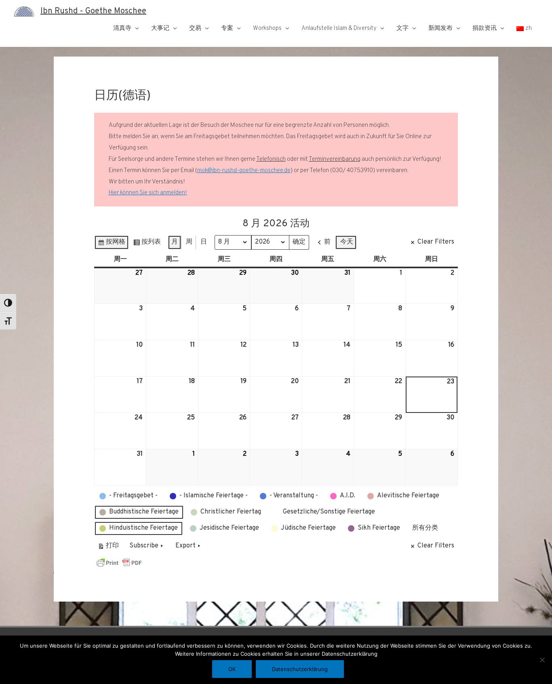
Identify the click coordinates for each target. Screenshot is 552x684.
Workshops (267, 28)
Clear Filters (435, 242)
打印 (108, 548)
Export (185, 546)
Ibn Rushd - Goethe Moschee (93, 11)
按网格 (111, 244)
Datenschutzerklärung (300, 669)
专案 (227, 28)
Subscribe (143, 546)
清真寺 (122, 28)
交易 (195, 28)
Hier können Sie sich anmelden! (148, 193)
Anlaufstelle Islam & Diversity (339, 28)
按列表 (147, 244)
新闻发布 (440, 28)
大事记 (160, 28)
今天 (346, 242)
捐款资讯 (484, 28)
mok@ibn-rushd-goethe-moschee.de (244, 171)
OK (232, 669)
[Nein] (542, 660)
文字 (402, 28)
